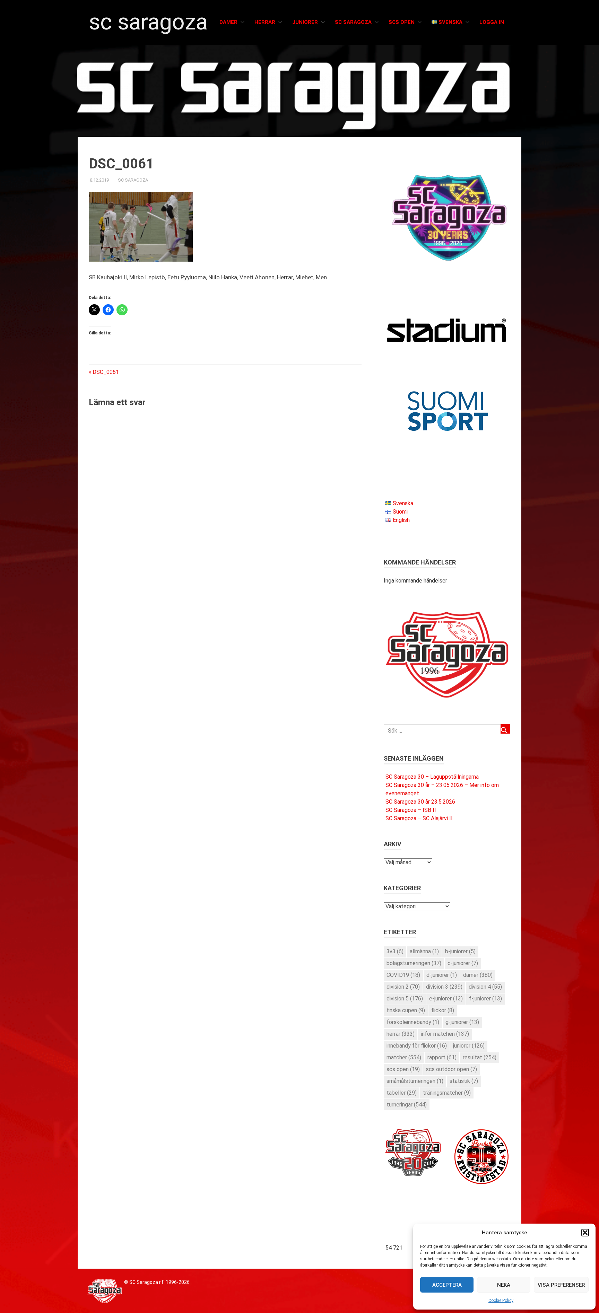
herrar (401, 1034)
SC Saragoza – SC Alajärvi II (419, 818)
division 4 (485, 986)
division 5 (405, 998)
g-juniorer (462, 1022)
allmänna (424, 951)
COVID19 (403, 975)
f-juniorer (485, 998)
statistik (464, 1081)
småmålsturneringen (415, 1081)
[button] (585, 1232)
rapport (442, 1057)
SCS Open (402, 22)
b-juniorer (460, 951)
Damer (228, 22)
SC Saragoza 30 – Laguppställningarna (432, 776)
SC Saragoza (148, 22)
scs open (403, 1069)
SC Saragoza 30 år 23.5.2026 (420, 801)
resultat (479, 1057)
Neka (503, 1285)
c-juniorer (463, 963)
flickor (442, 1010)
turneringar (407, 1104)
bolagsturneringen (414, 963)
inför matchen (445, 1034)
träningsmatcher (447, 1092)
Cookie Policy (500, 1300)
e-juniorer (446, 998)
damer (478, 975)
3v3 (395, 951)
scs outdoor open (451, 1069)
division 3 (444, 986)
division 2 (403, 986)
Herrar (264, 22)
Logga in (491, 22)
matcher (404, 1057)
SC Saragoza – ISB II (410, 810)
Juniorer (305, 22)
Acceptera (447, 1285)
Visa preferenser (561, 1285)
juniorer (469, 1045)
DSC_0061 (105, 372)
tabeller (402, 1092)
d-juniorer (441, 975)
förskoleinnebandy (413, 1022)
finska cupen (406, 1010)
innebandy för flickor (417, 1045)
